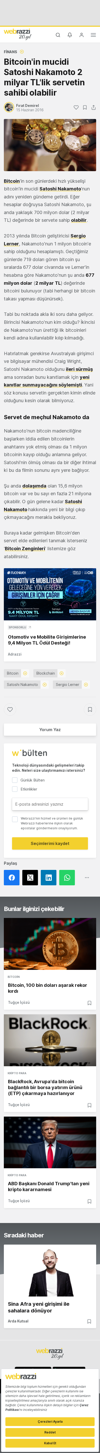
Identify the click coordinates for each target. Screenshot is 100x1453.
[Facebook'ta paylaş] (13, 877)
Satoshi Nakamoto (22, 684)
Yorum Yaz (50, 729)
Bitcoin (12, 181)
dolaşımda (34, 486)
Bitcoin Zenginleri (25, 548)
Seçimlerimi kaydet (50, 843)
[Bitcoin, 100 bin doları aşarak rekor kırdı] (50, 944)
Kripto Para (17, 1073)
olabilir (79, 220)
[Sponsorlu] (50, 594)
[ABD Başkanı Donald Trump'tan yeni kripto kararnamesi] (50, 1143)
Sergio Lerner (67, 684)
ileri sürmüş (79, 369)
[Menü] (93, 35)
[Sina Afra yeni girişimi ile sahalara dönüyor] (50, 1270)
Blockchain (45, 673)
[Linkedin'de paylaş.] (50, 877)
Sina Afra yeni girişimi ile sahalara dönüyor (38, 1307)
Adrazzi (15, 654)
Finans (10, 52)
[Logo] (18, 34)
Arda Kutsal (18, 1321)
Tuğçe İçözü (19, 1002)
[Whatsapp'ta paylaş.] (68, 877)
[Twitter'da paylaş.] (31, 877)
